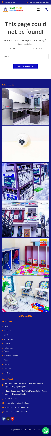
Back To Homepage (25, 66)
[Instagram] (8, 419)
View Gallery (25, 315)
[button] (38, 9)
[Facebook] (4, 419)
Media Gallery (8, 85)
